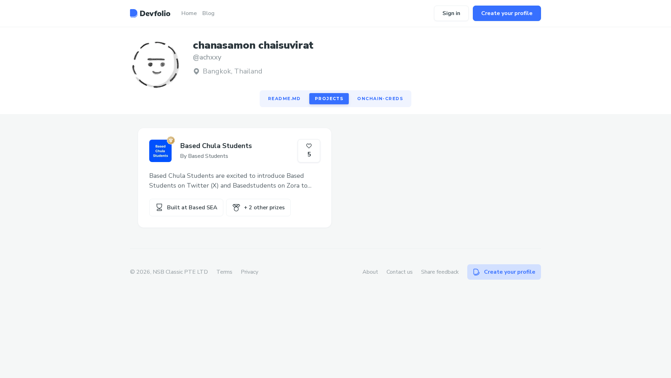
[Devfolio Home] (150, 13)
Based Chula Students (216, 145)
